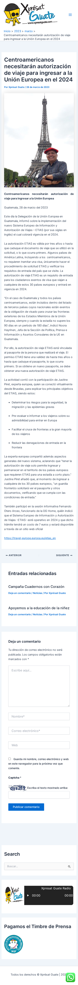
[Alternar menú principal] (70, 15)
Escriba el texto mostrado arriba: (47, 787)
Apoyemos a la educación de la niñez (38, 608)
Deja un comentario (19, 593)
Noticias (37, 593)
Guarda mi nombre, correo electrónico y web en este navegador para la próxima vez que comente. (38, 763)
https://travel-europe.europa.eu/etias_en (30, 538)
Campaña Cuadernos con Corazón (36, 586)
